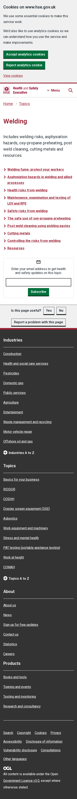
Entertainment (13, 412)
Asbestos (10, 518)
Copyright (24, 733)
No (61, 311)
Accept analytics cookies (25, 54)
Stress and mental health (21, 538)
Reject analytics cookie (24, 65)
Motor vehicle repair (17, 432)
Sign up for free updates (20, 625)
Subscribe (38, 292)
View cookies (13, 76)
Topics (24, 104)
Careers (9, 654)
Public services (14, 393)
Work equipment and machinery (25, 528)
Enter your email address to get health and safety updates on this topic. (38, 271)
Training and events (17, 687)
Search (8, 733)
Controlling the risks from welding (34, 241)
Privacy (56, 733)
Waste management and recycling (27, 422)
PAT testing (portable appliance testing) (31, 548)
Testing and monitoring (19, 697)
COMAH (9, 567)
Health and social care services (25, 364)
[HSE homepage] (20, 90)
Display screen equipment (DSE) (26, 509)
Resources (15, 248)
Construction (12, 354)
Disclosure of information (44, 741)
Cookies (41, 733)
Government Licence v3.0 (21, 781)
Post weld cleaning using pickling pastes (38, 226)
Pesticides (11, 373)
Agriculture (11, 402)
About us (9, 605)
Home (8, 104)
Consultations (51, 750)
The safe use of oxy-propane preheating (39, 218)
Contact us (10, 634)
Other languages (15, 759)
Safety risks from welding (27, 211)
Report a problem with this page (38, 322)
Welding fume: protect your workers (35, 169)
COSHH (8, 499)
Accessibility (12, 741)
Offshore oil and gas (18, 441)
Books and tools (15, 677)
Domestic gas (13, 383)
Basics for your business (21, 480)
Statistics (10, 644)
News (7, 615)
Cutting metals (18, 233)
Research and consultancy (22, 706)
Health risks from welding (27, 190)
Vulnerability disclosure (20, 750)
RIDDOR (9, 489)
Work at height (13, 557)
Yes (49, 311)
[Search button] (70, 90)
